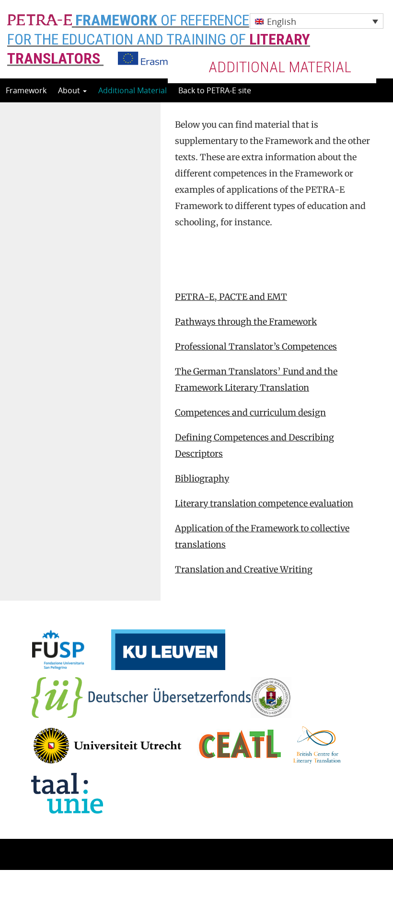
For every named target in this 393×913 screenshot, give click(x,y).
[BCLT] (317, 744)
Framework (26, 90)
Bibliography (202, 478)
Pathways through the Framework (246, 321)
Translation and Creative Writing (243, 569)
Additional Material (132, 90)
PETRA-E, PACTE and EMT (231, 296)
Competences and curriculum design (250, 412)
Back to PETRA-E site (214, 90)
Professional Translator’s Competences (256, 346)
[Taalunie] (67, 792)
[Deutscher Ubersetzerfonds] (141, 696)
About (70, 90)
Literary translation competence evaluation (264, 503)
